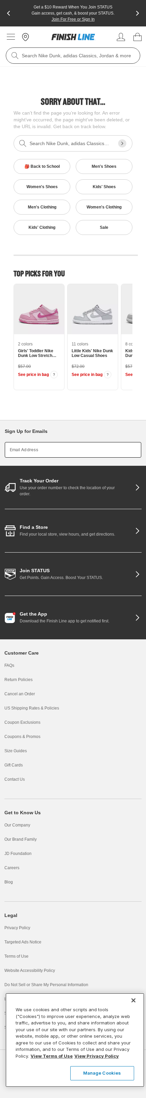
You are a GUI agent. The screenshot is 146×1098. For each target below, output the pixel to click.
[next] (137, 13)
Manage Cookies (102, 1073)
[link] (73, 37)
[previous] (8, 13)
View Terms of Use (52, 1056)
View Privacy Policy (96, 1056)
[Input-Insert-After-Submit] (122, 143)
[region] (74, 1040)
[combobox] (73, 55)
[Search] (15, 55)
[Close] (133, 1000)
